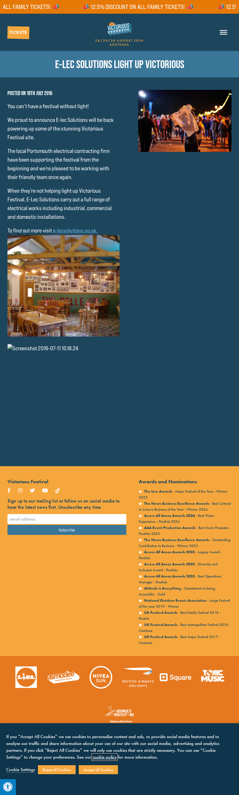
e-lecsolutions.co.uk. (75, 230)
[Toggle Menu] (223, 32)
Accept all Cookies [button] (98, 769)
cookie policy (104, 757)
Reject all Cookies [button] (57, 769)
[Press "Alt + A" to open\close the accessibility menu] (8, 787)
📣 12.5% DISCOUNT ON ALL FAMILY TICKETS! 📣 (126, 7)
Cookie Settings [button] (20, 769)
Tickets (18, 32)
